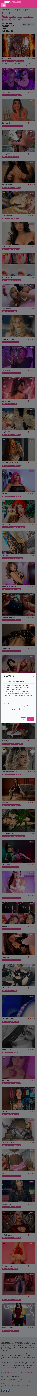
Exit (23, 719)
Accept (30, 719)
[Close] (33, 676)
